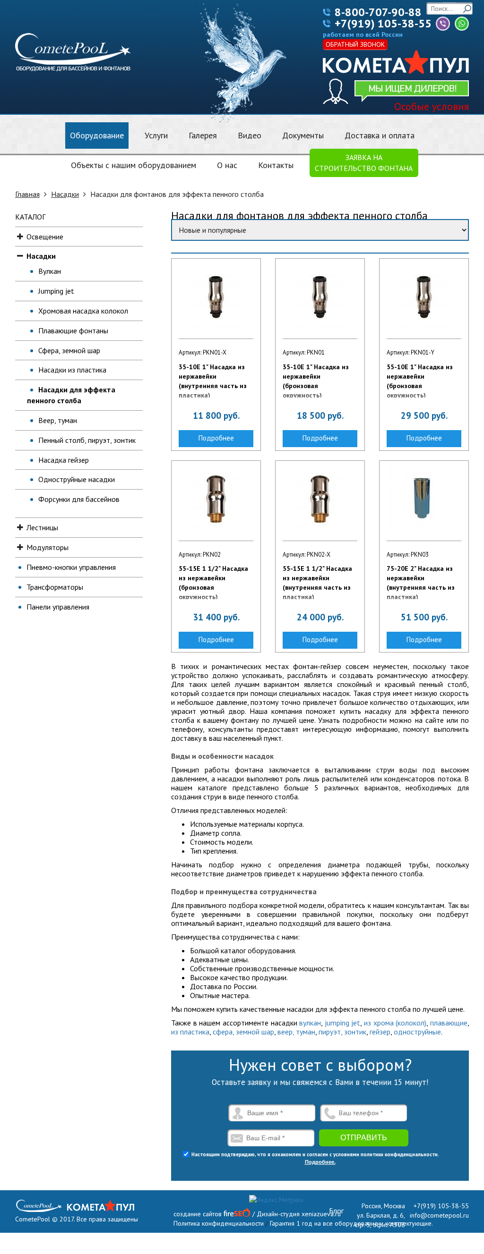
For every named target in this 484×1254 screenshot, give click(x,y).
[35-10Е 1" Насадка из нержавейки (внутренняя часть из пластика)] (216, 298)
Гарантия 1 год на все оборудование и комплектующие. (351, 1223)
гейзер (380, 1031)
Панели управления (57, 606)
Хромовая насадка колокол (83, 310)
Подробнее (216, 437)
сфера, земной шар (243, 1031)
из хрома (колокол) (395, 1022)
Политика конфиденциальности (218, 1223)
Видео (249, 135)
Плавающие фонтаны (73, 330)
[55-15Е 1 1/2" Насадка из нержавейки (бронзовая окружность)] (216, 500)
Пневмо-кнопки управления (71, 567)
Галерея (203, 135)
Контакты (276, 165)
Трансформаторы (54, 587)
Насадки (65, 194)
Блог (336, 1210)
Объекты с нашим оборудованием (133, 165)
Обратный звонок (355, 44)
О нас (227, 165)
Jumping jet (56, 291)
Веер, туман (57, 420)
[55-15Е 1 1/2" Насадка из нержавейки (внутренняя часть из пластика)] (320, 500)
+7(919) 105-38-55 (383, 23)
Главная (27, 194)
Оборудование (97, 135)
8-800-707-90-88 (378, 12)
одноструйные (417, 1031)
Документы (303, 135)
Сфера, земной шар (69, 350)
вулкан (310, 1022)
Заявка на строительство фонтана (364, 163)
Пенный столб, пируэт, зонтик (87, 440)
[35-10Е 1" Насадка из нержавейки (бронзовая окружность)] (320, 298)
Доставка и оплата (380, 135)
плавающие (448, 1022)
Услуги (156, 135)
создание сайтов (197, 1214)
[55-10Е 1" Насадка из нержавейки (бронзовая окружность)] (424, 298)
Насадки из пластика (72, 369)
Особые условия (431, 106)
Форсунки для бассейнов (79, 499)
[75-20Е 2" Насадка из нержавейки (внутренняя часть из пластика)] (424, 500)
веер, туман (296, 1031)
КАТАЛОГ (30, 216)
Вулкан (49, 271)
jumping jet (343, 1022)
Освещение (44, 236)
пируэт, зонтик (342, 1031)
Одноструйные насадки (76, 479)
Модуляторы (47, 547)
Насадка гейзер (63, 460)
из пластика (190, 1031)
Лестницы (42, 527)
